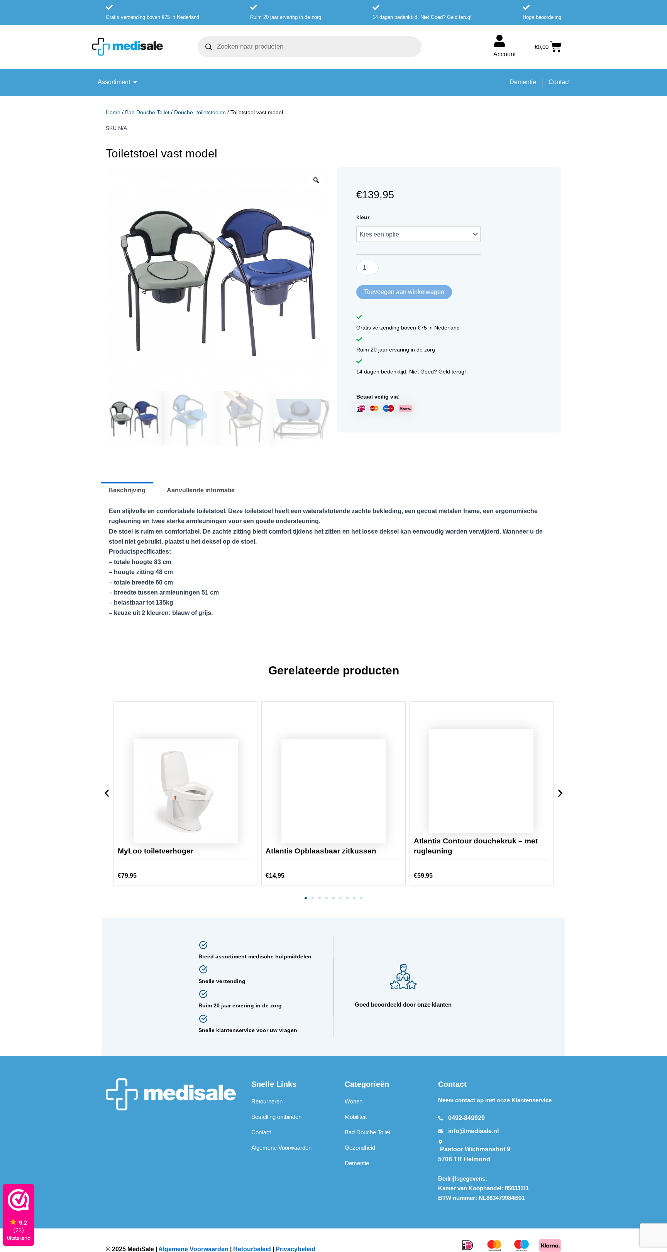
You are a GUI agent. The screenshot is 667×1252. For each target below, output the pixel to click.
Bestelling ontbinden (276, 1116)
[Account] (499, 41)
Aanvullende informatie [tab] (201, 490)
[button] (107, 795)
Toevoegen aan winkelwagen (404, 292)
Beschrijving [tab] (127, 490)
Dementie (357, 1163)
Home (113, 112)
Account (504, 54)
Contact (261, 1132)
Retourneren (267, 1101)
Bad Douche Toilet (147, 112)
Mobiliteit (356, 1116)
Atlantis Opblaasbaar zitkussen (321, 851)
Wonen (353, 1101)
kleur (362, 217)
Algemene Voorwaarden (281, 1147)
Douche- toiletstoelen (200, 112)
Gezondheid (360, 1147)
